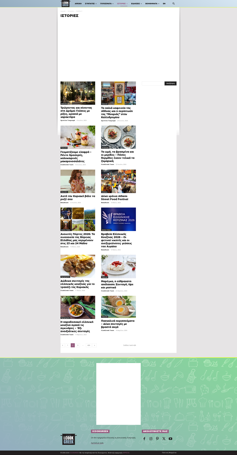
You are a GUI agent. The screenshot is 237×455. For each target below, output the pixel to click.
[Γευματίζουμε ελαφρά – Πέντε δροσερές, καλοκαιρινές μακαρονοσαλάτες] (77, 137)
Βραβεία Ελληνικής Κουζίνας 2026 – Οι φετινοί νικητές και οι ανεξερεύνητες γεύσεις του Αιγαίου (116, 240)
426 (88, 345)
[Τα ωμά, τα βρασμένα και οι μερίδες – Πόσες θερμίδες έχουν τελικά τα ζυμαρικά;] (118, 137)
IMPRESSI (126, 453)
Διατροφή (105, 147)
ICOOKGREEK (74, 453)
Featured (64, 103)
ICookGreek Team (66, 165)
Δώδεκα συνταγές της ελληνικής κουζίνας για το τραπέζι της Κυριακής (77, 284)
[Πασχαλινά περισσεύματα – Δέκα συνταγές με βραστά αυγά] (118, 307)
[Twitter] (163, 439)
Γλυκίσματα (106, 4)
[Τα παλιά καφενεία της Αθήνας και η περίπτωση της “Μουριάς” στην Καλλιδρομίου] (118, 93)
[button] (174, 4)
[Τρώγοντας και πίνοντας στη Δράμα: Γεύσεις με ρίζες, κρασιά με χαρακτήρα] (77, 93)
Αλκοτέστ (64, 192)
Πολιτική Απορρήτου (169, 453)
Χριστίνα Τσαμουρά (67, 120)
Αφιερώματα (65, 277)
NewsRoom (64, 202)
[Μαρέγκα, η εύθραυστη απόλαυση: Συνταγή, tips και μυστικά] (118, 266)
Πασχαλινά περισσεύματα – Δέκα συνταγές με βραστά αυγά (117, 324)
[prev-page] (62, 345)
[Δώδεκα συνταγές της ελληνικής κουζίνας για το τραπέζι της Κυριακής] (77, 266)
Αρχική (78, 4)
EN (164, 4)
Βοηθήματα (151, 4)
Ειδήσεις (135, 4)
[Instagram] (150, 439)
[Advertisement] (118, 37)
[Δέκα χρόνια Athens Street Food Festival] (118, 181)
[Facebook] (144, 439)
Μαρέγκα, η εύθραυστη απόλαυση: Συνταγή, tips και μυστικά (117, 284)
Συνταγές (90, 4)
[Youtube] (170, 439)
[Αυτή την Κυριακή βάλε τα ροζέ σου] (77, 181)
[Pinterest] (157, 439)
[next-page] (94, 345)
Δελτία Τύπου (65, 230)
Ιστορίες (121, 4)
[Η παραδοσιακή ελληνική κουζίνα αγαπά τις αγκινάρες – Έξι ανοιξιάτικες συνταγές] (77, 307)
